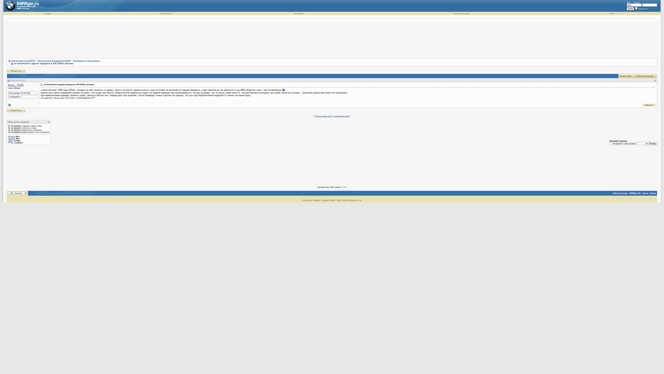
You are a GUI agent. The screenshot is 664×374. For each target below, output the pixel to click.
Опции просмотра (644, 76)
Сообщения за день (462, 14)
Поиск (611, 14)
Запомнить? (643, 9)
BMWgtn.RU (635, 193)
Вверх (653, 193)
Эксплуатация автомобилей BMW (54, 61)
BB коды (11, 136)
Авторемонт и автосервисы (86, 61)
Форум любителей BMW (23, 61)
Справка (47, 14)
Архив (645, 193)
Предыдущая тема (323, 116)
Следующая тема (341, 116)
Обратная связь (620, 193)
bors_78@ (16, 85)
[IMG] (10, 141)
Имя (628, 2)
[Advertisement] (332, 37)
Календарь (299, 14)
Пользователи (166, 14)
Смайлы (11, 138)
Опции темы (625, 76)
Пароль (637, 2)
